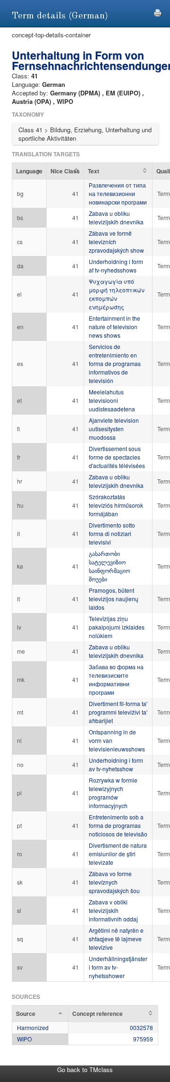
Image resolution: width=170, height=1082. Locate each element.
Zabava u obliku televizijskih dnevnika (116, 217)
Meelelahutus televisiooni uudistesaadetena (112, 400)
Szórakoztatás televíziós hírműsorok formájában (116, 505)
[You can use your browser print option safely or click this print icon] (158, 11)
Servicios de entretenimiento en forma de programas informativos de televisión (115, 363)
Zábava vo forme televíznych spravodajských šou (114, 882)
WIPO (24, 1039)
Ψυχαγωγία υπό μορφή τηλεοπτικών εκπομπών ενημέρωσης (116, 294)
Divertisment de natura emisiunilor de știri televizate (118, 853)
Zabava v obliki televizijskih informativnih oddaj (113, 910)
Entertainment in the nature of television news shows (114, 326)
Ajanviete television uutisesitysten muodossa (114, 428)
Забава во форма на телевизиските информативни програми (116, 679)
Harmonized (33, 1027)
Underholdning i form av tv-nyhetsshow (116, 764)
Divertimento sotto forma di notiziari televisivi (112, 533)
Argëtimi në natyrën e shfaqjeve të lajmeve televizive (116, 938)
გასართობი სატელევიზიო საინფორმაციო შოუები (109, 566)
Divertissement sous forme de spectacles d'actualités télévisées (117, 456)
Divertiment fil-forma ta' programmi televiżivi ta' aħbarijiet (118, 711)
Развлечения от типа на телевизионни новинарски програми (118, 193)
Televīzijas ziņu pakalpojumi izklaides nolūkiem (116, 626)
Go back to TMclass (85, 1069)
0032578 (141, 1027)
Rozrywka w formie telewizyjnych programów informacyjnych (113, 792)
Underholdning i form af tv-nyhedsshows (116, 265)
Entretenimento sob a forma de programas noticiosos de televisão (118, 825)
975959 (143, 1039)
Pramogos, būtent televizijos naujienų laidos (113, 598)
